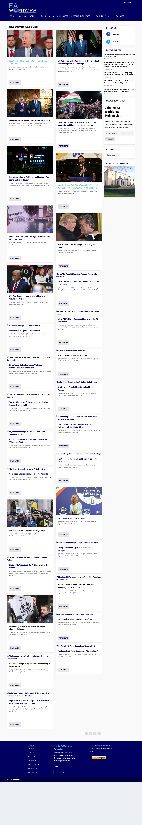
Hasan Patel (14, 67)
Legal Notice (32, 756)
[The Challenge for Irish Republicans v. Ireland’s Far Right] (79, 454)
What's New (38, 185)
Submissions (32, 760)
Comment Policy (33, 768)
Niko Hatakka (63, 654)
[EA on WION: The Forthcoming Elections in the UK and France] (79, 312)
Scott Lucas (14, 243)
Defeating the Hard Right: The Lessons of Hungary (29, 120)
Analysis (29, 124)
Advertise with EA (33, 764)
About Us (31, 748)
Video (96, 69)
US (25, 16)
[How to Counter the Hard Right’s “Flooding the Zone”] (79, 227)
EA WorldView (16, 779)
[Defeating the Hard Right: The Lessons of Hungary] (30, 103)
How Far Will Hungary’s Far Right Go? (73, 355)
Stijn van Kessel (16, 670)
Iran (19, 16)
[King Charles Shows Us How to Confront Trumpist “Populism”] (30, 44)
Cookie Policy (32, 772)
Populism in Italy (35, 573)
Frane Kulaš (14, 477)
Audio (29, 371)
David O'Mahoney (16, 534)
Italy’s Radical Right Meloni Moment (72, 518)
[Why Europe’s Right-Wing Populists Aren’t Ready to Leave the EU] (30, 657)
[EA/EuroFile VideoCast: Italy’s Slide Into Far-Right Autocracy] (30, 558)
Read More (14, 82)
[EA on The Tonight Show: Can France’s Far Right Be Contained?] (79, 275)
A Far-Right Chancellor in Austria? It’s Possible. (29, 474)
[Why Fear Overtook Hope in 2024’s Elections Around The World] (30, 279)
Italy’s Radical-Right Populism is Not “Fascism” (77, 619)
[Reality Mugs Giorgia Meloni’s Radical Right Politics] (79, 382)
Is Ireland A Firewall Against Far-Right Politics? (28, 530)
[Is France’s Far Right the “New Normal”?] (30, 325)
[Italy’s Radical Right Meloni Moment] (79, 501)
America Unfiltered (80, 16)
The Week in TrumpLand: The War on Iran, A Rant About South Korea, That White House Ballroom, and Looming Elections (119, 64)
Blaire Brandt (15, 183)
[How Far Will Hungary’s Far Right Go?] (79, 350)
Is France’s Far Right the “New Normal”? (25, 330)
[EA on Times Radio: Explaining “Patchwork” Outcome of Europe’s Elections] (30, 358)
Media (16, 373)
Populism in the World (27, 126)
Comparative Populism (38, 633)
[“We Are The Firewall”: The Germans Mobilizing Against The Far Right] (30, 396)
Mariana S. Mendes (65, 554)
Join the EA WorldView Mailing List (112, 112)
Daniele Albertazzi (16, 633)
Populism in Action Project (54, 16)
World (33, 16)
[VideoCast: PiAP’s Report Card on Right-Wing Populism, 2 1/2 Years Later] (79, 578)
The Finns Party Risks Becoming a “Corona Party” (78, 651)
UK (14, 69)
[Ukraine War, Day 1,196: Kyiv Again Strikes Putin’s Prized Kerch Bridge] (30, 219)
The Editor (31, 752)
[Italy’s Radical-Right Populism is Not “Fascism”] (79, 614)
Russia (45, 243)
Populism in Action (32, 67)
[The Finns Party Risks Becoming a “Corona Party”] (79, 646)
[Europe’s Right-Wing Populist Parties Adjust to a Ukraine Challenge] (30, 609)
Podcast (120, 16)
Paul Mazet (14, 334)
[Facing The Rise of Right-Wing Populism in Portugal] (79, 542)
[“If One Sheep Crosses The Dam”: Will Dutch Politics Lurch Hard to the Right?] (79, 418)
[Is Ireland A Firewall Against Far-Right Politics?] (30, 513)
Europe (45, 124)
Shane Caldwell (64, 465)
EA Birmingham (37, 124)
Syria (11, 16)
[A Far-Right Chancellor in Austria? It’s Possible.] (30, 469)
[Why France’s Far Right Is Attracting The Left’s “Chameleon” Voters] (30, 433)
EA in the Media (103, 16)
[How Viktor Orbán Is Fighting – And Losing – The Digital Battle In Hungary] (30, 160)
